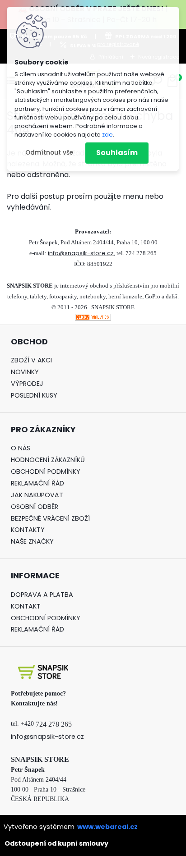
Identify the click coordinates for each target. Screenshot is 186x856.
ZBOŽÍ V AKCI (31, 360)
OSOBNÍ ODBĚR (34, 506)
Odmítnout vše (49, 152)
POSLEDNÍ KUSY (34, 395)
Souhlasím (117, 152)
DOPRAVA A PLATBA (42, 594)
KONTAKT (26, 606)
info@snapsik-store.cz (81, 253)
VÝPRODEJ (27, 383)
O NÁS (20, 448)
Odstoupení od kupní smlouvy (56, 843)
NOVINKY (25, 371)
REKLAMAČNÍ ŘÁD (37, 483)
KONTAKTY (28, 529)
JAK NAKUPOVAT (37, 494)
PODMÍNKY (63, 471)
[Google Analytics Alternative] (93, 319)
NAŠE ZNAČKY (32, 541)
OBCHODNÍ (28, 471)
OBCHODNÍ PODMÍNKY (45, 618)
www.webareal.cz (107, 826)
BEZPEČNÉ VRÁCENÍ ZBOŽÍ (50, 518)
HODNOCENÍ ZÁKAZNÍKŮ (48, 459)
